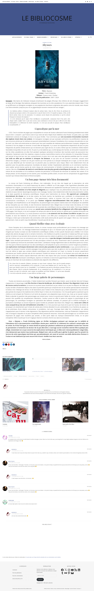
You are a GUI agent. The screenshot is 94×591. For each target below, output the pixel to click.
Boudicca (7, 379)
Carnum (5, 424)
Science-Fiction (47, 42)
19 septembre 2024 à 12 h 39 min (14, 437)
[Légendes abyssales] (17, 364)
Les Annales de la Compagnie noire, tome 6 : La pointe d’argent (75, 371)
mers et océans (31, 376)
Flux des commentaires (17, 575)
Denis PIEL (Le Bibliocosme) (26, 588)
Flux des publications (17, 572)
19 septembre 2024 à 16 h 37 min (17, 450)
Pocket (37, 376)
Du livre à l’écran (39, 1)
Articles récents (6, 1)
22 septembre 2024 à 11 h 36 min (14, 501)
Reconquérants (37, 424)
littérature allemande (23, 376)
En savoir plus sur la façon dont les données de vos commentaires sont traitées (43, 557)
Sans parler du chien (68, 424)
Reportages (31, 1)
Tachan (10, 435)
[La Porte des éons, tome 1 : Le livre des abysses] (46, 364)
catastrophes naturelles (7, 376)
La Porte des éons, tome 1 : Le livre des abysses (42, 371)
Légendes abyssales (7, 371)
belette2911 (11, 461)
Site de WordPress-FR (17, 578)
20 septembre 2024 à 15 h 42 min (14, 462)
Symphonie (11, 500)
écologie (15, 376)
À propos (46, 1)
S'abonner (40, 579)
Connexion (14, 569)
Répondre (89, 435)
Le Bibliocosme (47, 18)
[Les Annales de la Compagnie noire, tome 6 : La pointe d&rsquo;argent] (76, 364)
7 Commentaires (88, 379)
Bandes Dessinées (24, 1)
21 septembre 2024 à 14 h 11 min (17, 476)
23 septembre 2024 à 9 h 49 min (17, 513)
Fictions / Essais (15, 1)
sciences (42, 376)
